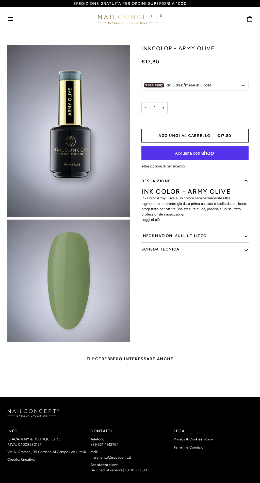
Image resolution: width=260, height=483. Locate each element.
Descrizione (156, 181)
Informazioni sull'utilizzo (174, 236)
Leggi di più (150, 220)
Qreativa (28, 459)
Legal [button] (180, 431)
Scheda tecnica (160, 249)
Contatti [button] (101, 431)
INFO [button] (12, 431)
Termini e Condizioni (190, 447)
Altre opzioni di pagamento (163, 166)
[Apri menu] (15, 19)
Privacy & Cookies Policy (193, 439)
